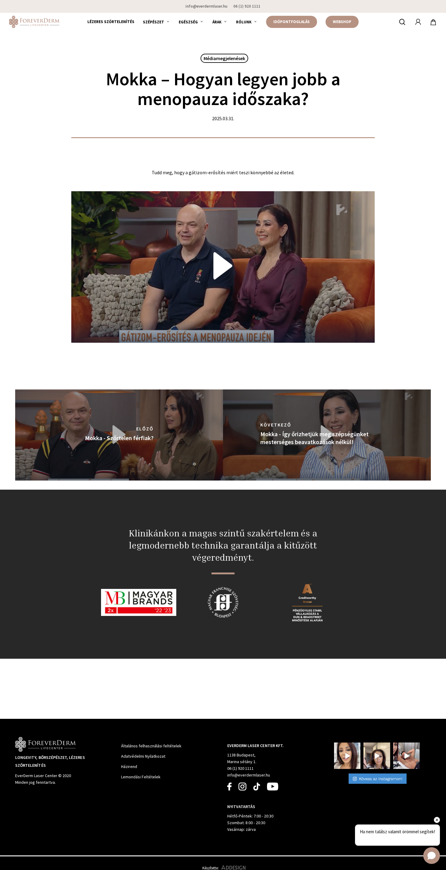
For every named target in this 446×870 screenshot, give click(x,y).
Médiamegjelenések (224, 58)
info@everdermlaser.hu (248, 775)
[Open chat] (431, 855)
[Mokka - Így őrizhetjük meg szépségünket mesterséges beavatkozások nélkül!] (327, 435)
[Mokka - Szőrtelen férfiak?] (119, 435)
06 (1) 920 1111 (240, 768)
